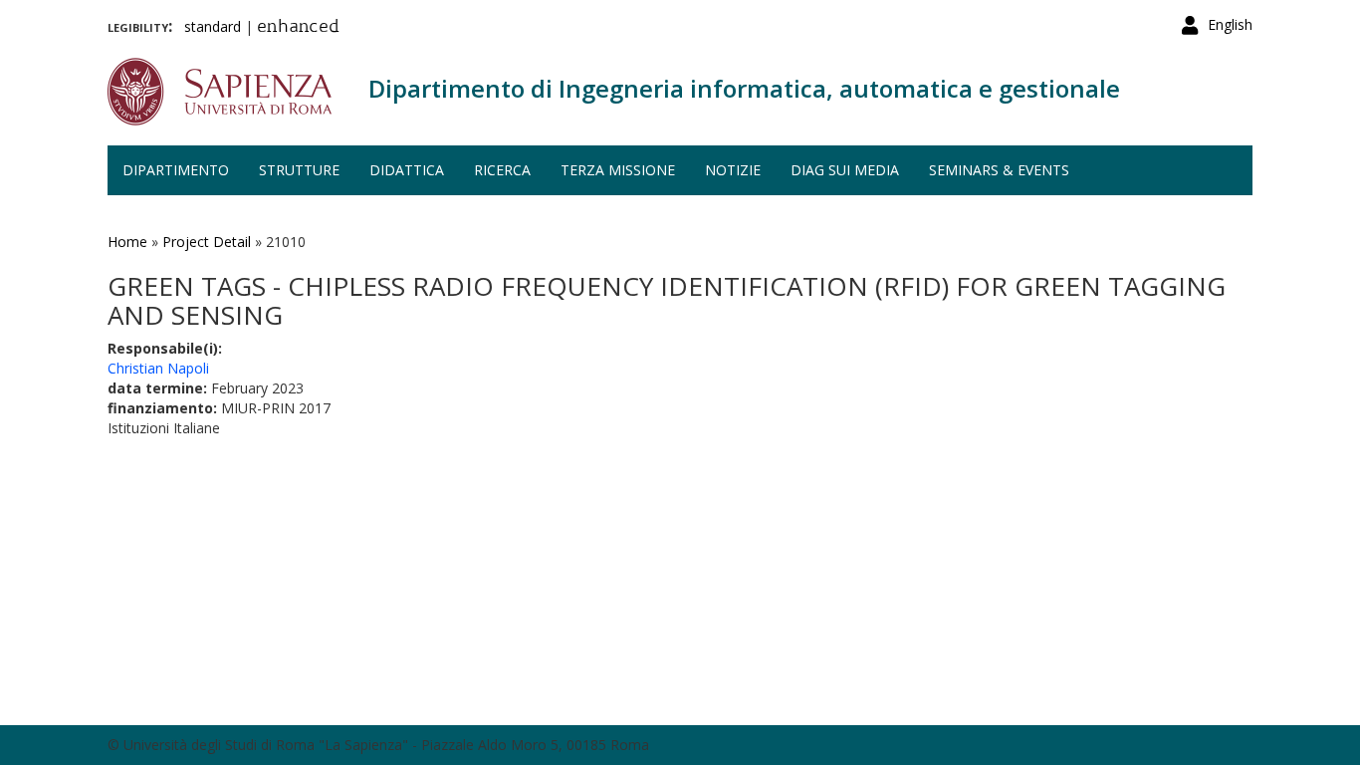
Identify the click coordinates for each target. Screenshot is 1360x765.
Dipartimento (175, 169)
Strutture (299, 169)
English (1230, 24)
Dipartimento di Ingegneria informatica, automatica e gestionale (744, 88)
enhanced (298, 28)
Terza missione (618, 169)
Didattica (406, 169)
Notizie (733, 169)
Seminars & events (999, 169)
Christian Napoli (158, 368)
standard (212, 26)
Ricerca (502, 169)
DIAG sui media (845, 169)
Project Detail (206, 241)
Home (127, 241)
